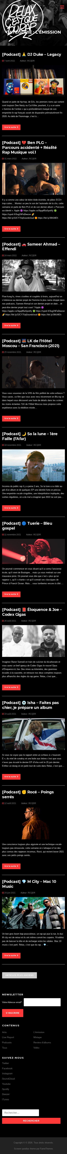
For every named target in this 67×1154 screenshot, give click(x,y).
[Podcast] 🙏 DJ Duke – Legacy (31, 54)
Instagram (7, 1073)
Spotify (5, 1089)
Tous (4, 1047)
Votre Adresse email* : (12, 1002)
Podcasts (7, 1042)
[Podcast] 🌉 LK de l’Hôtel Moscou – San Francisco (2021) (30, 343)
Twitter (5, 1063)
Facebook (7, 1068)
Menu (61, 7)
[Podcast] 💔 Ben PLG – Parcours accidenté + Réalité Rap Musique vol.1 (29, 147)
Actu (4, 1032)
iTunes (5, 1099)
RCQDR (31, 61)
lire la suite (10, 127)
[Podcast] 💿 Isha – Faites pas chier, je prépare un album (30, 705)
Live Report (8, 1037)
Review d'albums (42, 1042)
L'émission (39, 1032)
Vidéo (36, 1047)
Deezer (6, 1094)
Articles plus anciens (19, 975)
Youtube (6, 1084)
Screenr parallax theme (25, 1148)
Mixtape (38, 1037)
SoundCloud (8, 1078)
